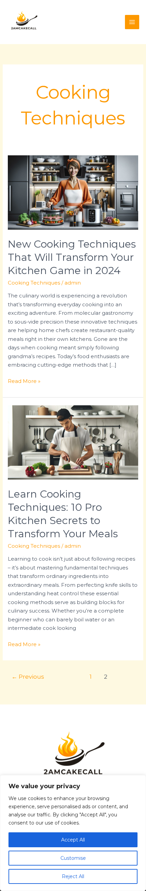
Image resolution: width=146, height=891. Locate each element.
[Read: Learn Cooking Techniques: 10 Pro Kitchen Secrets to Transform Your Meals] (73, 442)
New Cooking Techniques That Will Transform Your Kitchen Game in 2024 (72, 257)
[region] (73, 833)
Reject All (73, 876)
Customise (73, 858)
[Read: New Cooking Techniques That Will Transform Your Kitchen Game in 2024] (73, 192)
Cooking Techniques (34, 282)
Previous (28, 676)
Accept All (73, 840)
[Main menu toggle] (132, 22)
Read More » (24, 380)
